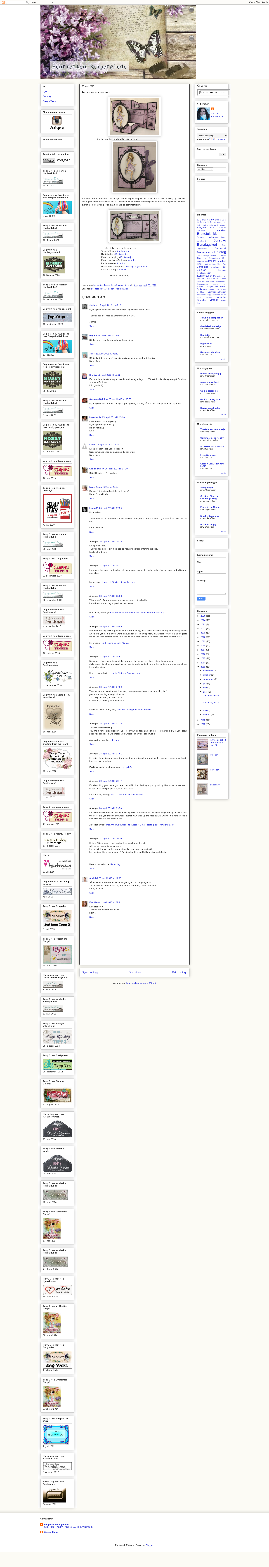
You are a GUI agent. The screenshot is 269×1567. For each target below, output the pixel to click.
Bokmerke (201, 230)
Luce (92, 487)
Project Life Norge (209, 507)
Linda (92, 444)
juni (205, 683)
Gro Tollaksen (96, 468)
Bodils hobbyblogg (210, 373)
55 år (219, 220)
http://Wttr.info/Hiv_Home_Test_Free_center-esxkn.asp (137, 612)
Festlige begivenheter (137, 266)
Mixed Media (221, 279)
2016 (203, 654)
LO (214, 276)
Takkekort (216, 295)
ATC (216, 225)
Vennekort (202, 300)
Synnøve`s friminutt (210, 352)
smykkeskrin (202, 292)
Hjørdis (93, 375)
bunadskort (201, 241)
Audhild (93, 878)
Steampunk (201, 295)
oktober (207, 675)
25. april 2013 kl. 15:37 (107, 444)
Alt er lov (131, 260)
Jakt (224, 264)
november (208, 670)
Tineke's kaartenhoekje (212, 429)
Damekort (220, 248)
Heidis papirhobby (210, 408)
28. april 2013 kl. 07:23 (110, 723)
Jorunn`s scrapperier (211, 317)
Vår (198, 303)
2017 (203, 650)
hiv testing (115, 864)
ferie (198, 255)
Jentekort (109, 288)
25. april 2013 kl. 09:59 (120, 399)
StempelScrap (51, 1532)
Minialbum (210, 279)
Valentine (221, 297)
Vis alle (223, 359)
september (208, 679)
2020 (203, 637)
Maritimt (200, 279)
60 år (224, 220)
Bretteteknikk (97, 288)
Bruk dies (123, 269)
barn (212, 228)
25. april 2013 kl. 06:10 (109, 335)
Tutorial (209, 297)
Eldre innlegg (179, 972)
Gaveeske (221, 255)
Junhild (93, 305)
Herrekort (221, 261)
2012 (203, 720)
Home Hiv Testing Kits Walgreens (118, 582)
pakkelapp (222, 281)
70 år (199, 222)
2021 (203, 633)
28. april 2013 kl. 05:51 (110, 656)
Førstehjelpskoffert (208, 255)
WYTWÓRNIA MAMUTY (212, 446)
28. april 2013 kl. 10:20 (110, 838)
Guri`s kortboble (209, 391)
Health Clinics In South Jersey (125, 673)
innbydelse (216, 264)
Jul (224, 266)
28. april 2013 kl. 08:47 (110, 781)
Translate (220, 139)
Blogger (149, 1545)
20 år (204, 220)
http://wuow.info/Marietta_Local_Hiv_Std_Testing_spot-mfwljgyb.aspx (140, 824)
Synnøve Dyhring (98, 399)
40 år (208, 220)
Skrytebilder (221, 289)
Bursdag (219, 240)
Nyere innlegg (90, 972)
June (92, 353)
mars (206, 710)
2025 (203, 616)
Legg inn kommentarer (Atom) (141, 983)
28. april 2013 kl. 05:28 (110, 596)
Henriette (205, 335)
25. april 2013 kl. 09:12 (109, 375)
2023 (203, 624)
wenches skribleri (209, 382)
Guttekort (210, 260)
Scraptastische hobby (212, 438)
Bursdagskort (207, 244)
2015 (203, 658)
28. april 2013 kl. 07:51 (110, 753)
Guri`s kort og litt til (210, 399)
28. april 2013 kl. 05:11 (110, 565)
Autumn (223, 225)
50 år (214, 219)
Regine (93, 335)
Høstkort (207, 264)
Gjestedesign (214, 258)
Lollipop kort (221, 276)
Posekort (201, 287)
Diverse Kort (203, 252)
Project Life (213, 287)
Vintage (214, 299)
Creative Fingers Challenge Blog (209, 497)
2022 (203, 628)
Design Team (49, 101)
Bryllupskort (213, 237)
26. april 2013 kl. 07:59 (110, 508)
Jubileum (215, 267)
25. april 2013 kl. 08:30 (107, 353)
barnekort (222, 228)
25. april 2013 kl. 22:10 (107, 487)
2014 (203, 662)
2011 (203, 724)
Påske (223, 287)
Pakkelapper (202, 284)
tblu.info (115, 740)
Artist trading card (219, 222)
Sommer (212, 292)
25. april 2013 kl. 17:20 (116, 468)
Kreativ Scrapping (209, 516)
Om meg (47, 96)
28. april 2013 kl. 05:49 (110, 626)
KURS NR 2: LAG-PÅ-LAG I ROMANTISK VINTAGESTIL (70, 1527)
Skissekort (215, 784)
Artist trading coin (205, 225)
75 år (205, 222)
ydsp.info (127, 767)
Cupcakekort (202, 248)
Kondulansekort (204, 273)
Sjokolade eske (205, 289)
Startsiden (135, 972)
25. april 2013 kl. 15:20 (113, 417)
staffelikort (221, 292)
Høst (199, 264)
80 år (209, 222)
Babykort (201, 227)
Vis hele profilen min (217, 114)
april (205, 692)
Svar (91, 326)
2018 (203, 645)
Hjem (45, 91)
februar (207, 714)
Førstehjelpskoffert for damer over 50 (218, 742)
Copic (224, 245)
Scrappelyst (206, 487)
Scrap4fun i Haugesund (56, 1524)
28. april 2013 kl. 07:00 (110, 687)
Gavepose (201, 258)
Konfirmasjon (123, 251)
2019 (203, 641)
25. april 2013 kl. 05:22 (109, 305)
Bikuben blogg (208, 524)
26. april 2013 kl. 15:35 (110, 541)
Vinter (223, 300)
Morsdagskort (202, 281)
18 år (199, 220)
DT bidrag (218, 252)
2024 (203, 620)
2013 (203, 667)
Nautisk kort (213, 281)
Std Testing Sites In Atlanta (115, 643)
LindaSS (93, 508)
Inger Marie (95, 417)
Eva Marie (94, 902)
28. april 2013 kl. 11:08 (110, 878)
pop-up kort (219, 284)
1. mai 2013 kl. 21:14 (111, 902)
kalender (222, 270)
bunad (223, 237)
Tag (209, 294)
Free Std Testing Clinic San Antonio (133, 709)
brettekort (221, 230)
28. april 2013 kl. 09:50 (110, 808)
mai (205, 687)
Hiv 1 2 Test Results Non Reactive (127, 794)
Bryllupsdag (201, 237)
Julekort (201, 269)
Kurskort (214, 755)
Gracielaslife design (211, 326)
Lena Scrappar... (208, 455)
